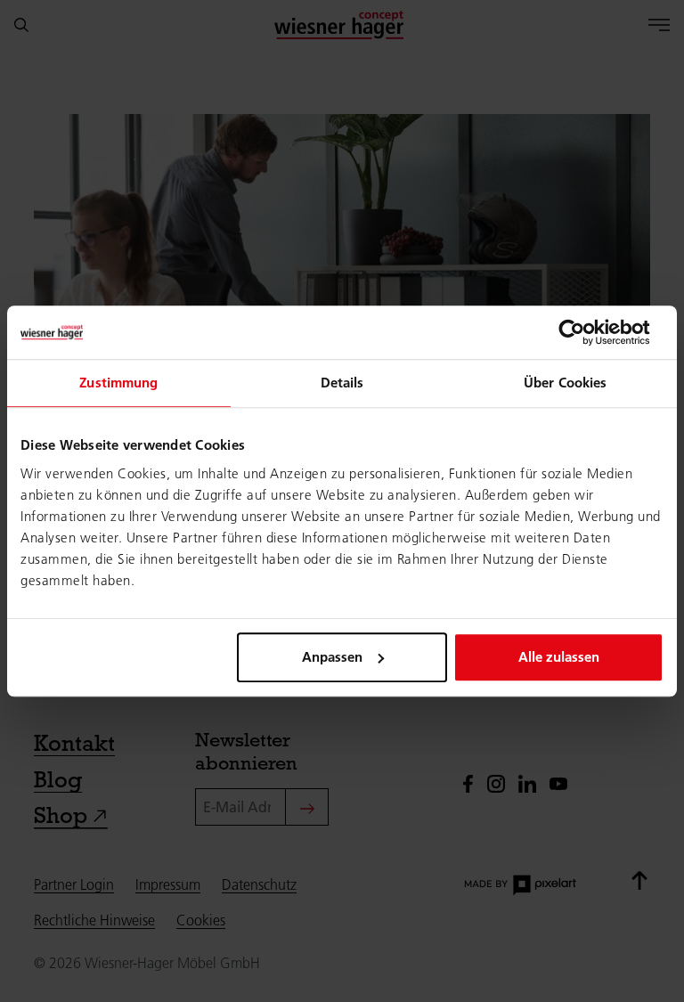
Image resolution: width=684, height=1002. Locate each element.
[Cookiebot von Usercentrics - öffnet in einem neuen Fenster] (586, 332)
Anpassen (332, 656)
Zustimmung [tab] (118, 382)
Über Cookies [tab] (565, 382)
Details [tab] (342, 382)
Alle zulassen (558, 656)
